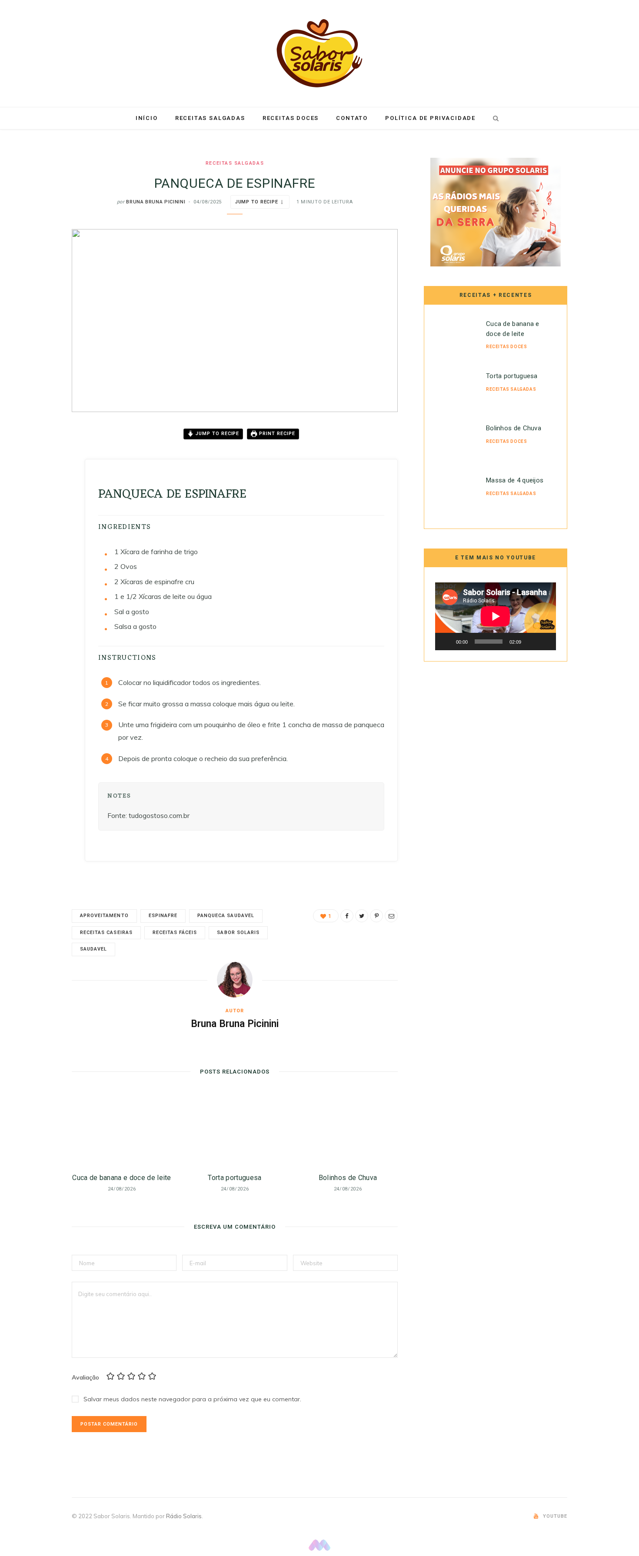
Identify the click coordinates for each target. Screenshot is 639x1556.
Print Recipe (276, 433)
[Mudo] (530, 641)
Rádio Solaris (184, 1516)
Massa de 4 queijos (514, 480)
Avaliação (85, 1377)
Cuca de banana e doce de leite (121, 1178)
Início (147, 118)
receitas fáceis (175, 932)
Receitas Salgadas (210, 118)
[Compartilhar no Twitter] (39, 482)
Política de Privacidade (430, 118)
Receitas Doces (291, 118)
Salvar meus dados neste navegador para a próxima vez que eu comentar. (192, 1399)
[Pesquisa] (494, 118)
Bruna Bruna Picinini (155, 202)
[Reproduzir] (446, 641)
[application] (495, 616)
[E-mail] (39, 526)
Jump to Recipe (256, 202)
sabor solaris (238, 932)
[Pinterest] (39, 504)
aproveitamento (104, 915)
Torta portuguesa (234, 1178)
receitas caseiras (106, 932)
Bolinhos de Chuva (348, 1178)
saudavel (93, 949)
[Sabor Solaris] (319, 53)
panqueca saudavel (225, 915)
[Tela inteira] (544, 641)
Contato (352, 118)
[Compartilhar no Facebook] (39, 460)
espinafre (163, 915)
